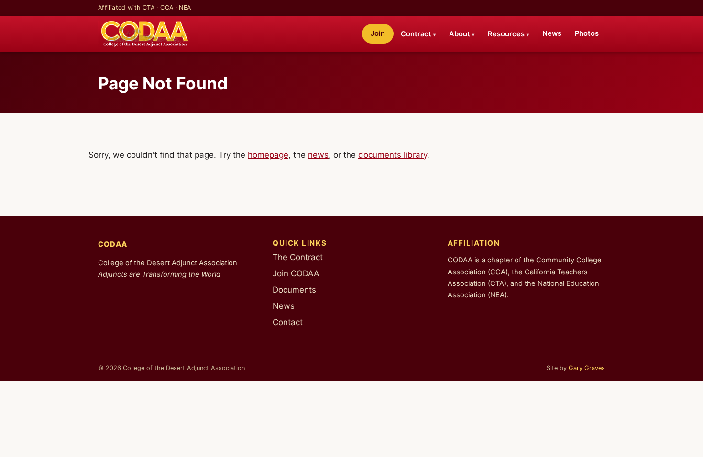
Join (378, 33)
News (551, 33)
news (318, 155)
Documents (294, 289)
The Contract (298, 257)
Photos (587, 33)
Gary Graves (587, 367)
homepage (268, 155)
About (461, 34)
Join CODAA (296, 273)
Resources (508, 34)
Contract (418, 34)
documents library (392, 155)
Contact (288, 322)
